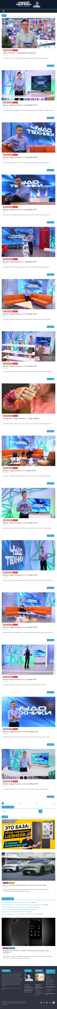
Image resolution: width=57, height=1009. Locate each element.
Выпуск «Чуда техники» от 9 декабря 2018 (20, 209)
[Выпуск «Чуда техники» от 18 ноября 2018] (28, 332)
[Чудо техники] (28, 1)
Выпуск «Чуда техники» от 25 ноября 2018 (20, 314)
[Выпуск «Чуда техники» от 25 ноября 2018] (28, 280)
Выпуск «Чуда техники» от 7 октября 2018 (19, 679)
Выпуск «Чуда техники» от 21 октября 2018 (20, 575)
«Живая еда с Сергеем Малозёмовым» (39, 986)
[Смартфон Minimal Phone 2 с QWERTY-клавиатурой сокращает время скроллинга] (28, 918)
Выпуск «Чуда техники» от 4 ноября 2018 (19, 470)
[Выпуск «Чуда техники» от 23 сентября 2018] (28, 750)
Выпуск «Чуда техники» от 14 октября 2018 (20, 627)
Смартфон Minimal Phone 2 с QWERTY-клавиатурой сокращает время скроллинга (22, 904)
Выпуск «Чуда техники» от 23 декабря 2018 (20, 105)
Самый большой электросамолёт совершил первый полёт (16, 909)
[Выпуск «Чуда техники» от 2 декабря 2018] (28, 228)
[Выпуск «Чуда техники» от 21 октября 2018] (28, 541)
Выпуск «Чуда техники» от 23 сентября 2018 (20, 784)
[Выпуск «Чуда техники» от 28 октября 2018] (28, 489)
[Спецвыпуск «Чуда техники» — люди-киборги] (28, 384)
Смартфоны (11, 948)
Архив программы (8, 50)
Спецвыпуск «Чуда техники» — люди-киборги (21, 418)
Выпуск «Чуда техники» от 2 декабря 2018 (20, 262)
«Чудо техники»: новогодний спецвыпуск (19, 53)
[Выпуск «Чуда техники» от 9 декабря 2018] (28, 175)
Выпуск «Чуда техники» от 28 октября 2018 (20, 523)
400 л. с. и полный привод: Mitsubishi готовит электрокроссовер (24, 885)
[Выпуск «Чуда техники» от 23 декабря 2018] (28, 71)
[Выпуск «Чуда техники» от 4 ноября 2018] (28, 436)
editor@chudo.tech (50, 986)
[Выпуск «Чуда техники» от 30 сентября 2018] (28, 697)
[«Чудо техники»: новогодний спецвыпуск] (28, 19)
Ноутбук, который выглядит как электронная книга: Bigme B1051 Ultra (19, 914)
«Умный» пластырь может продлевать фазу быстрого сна (16, 902)
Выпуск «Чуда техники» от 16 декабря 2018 (20, 157)
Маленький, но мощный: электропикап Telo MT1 (14, 911)
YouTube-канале (28, 990)
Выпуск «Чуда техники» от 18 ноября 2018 (20, 366)
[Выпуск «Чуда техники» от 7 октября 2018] (28, 645)
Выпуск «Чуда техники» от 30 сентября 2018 (20, 731)
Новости (5, 882)
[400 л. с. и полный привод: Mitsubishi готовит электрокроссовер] (28, 853)
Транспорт (11, 882)
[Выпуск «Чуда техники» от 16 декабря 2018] (28, 123)
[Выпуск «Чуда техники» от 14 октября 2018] (28, 593)
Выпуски (15, 50)
